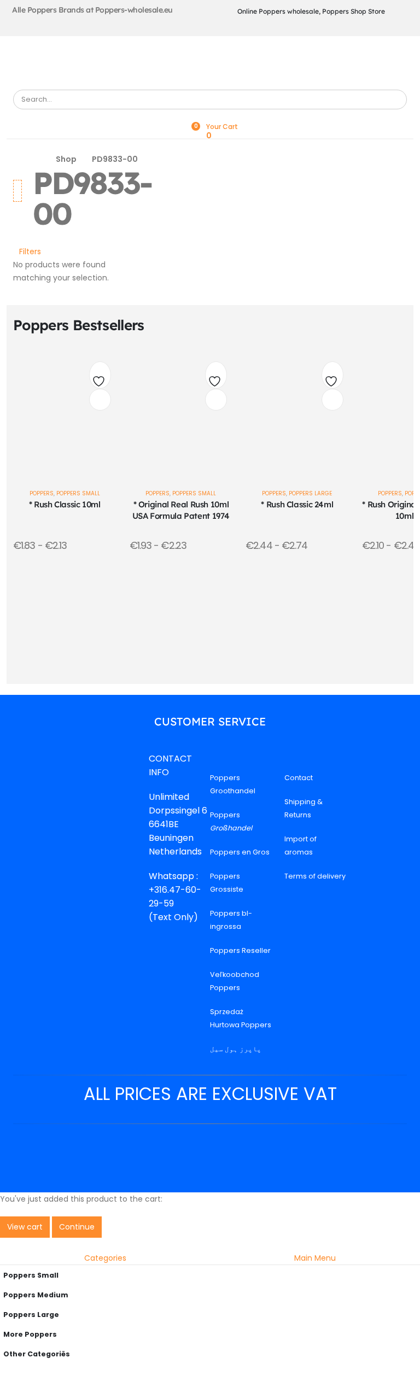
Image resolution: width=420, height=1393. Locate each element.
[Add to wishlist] (100, 377)
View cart (25, 1226)
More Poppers (30, 1334)
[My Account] (210, 116)
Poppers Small (78, 493)
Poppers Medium (35, 1295)
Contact (298, 777)
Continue (77, 1226)
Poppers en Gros (240, 852)
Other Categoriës (36, 1354)
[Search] (394, 99)
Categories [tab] (105, 1257)
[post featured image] (65, 411)
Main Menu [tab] (315, 1257)
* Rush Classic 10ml (65, 504)
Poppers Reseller (240, 950)
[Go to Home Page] (36, 159)
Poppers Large (310, 493)
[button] (27, 251)
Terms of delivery (315, 876)
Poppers (42, 493)
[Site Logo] (67, 79)
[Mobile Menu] (208, 58)
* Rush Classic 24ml (297, 504)
